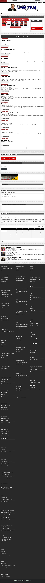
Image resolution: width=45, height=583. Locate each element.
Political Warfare (4, 368)
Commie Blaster (4, 301)
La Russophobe (4, 346)
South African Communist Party (35, 389)
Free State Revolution (5, 318)
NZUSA (31, 321)
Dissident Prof (3, 314)
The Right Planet (4, 407)
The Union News (4, 411)
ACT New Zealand (33, 268)
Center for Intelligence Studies (6, 294)
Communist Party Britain (34, 359)
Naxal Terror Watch (4, 355)
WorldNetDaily (4, 433)
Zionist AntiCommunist (5, 435)
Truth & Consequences (5, 420)
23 (16, 236)
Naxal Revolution (4, 497)
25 (28, 236)
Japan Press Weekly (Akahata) (6, 478)
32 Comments (11, 87)
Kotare (31, 308)
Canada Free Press (4, 292)
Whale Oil (32, 283)
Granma (31, 348)
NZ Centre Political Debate (35, 277)
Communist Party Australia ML (6, 453)
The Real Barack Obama (5, 405)
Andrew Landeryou (4, 279)
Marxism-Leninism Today (5, 547)
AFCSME (17, 268)
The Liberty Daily (4, 398)
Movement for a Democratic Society (22, 345)
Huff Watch (3, 327)
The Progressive (19, 386)
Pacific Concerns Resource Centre (7, 499)
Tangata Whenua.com (34, 332)
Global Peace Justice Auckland (35, 297)
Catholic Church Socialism (5, 199)
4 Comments (11, 96)
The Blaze (3, 394)
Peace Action (18, 358)
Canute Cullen (4, 122)
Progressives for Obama (20, 364)
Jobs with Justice (19, 336)
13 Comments (11, 78)
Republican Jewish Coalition (6, 377)
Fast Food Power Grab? (6, 40)
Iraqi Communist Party (5, 474)
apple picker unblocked (5, 221)
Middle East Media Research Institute (7, 353)
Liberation (32, 312)
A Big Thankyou (4, 58)
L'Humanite (32, 373)
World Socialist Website (5, 576)
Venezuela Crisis (4, 427)
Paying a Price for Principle (7, 104)
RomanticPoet (3, 381)
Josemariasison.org (4, 483)
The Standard (32, 334)
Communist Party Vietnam (5, 463)
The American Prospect (20, 379)
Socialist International (5, 559)
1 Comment (13, 253)
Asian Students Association (6, 440)
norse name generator (5, 219)
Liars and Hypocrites (5, 140)
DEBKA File (3, 309)
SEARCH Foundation (4, 508)
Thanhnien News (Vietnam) (6, 512)
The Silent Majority (4, 409)
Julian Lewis (3, 344)
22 (10, 236)
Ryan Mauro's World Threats (6, 383)
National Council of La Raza (20, 347)
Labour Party (32, 310)
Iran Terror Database (5, 338)
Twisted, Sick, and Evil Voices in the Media (8, 196)
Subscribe (4, 168)
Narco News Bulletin (33, 350)
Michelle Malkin (4, 351)
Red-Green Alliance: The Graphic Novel (8, 198)
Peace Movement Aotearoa (35, 325)
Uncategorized (5, 38)
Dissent (17, 322)
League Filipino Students (5, 490)
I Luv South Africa (4, 329)
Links (2, 495)
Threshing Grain (4, 416)
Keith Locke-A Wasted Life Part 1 (8, 85)
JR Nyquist (3, 342)
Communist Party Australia (6, 451)
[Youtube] (41, 2)
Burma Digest (3, 445)
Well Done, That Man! (5, 94)
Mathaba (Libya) (33, 387)
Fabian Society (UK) (33, 369)
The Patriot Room (4, 403)
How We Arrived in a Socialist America (12, 217)
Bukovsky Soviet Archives (6, 290)
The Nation (18, 384)
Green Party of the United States (21, 326)
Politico (2, 370)
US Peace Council (19, 390)
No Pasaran (3, 357)
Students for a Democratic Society (22, 375)
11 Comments (11, 105)
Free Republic (3, 316)
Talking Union (18, 377)
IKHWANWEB (3, 470)
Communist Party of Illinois (20, 278)
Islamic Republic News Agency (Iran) (7, 476)
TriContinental (3, 563)
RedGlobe (3, 551)
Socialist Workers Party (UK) (35, 382)
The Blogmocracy (4, 396)
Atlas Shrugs (3, 281)
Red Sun (2, 549)
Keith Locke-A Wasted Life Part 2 (8, 49)
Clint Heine (32, 270)
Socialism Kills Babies (6, 131)
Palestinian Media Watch (5, 366)
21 (4, 236)
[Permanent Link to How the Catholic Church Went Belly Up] (3, 249)
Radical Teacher (18, 366)
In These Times (18, 328)
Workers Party (32, 340)
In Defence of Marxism (5, 528)
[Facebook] (38, 2)
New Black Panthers (19, 349)
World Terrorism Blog (5, 431)
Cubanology (3, 307)
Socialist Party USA (19, 373)
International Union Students (6, 537)
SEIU (17, 371)
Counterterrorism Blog (5, 305)
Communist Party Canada (20, 276)
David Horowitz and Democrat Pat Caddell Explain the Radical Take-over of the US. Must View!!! (27, 219)
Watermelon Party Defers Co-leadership (9, 113)
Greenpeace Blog (33, 301)
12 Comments (11, 141)
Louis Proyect (18, 340)
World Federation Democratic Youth (7, 567)
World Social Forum (4, 574)
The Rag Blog (18, 388)
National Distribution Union (35, 314)
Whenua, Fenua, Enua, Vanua (6, 514)
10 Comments (11, 132)
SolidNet (2, 561)
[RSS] (42, 2)
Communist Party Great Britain (35, 361)
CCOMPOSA (3, 447)
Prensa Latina (32, 352)
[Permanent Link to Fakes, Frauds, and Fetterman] (3, 254)
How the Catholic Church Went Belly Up (8, 192)
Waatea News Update (34, 338)
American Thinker (4, 277)
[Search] (44, 2)
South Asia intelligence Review (6, 390)
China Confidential (4, 296)
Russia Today (32, 380)
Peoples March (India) (5, 503)
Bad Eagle (3, 288)
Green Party (32, 299)
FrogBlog (31, 293)
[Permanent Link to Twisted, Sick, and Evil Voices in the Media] (3, 259)
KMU (2, 485)
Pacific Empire (32, 281)
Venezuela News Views (5, 429)
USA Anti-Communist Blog (5, 422)
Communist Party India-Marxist (6, 461)
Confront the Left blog (5, 303)
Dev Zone (32, 288)
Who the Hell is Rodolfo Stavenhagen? (9, 67)
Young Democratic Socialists (21, 397)
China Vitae (3, 449)
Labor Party (18, 338)
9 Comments (11, 123)
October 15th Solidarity (34, 323)
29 (10, 238)
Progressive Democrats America (21, 362)
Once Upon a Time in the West (6, 364)
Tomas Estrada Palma (5, 418)
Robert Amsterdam (4, 379)
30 (16, 238)
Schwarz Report (4, 385)
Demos (17, 320)
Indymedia (32, 306)
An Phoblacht (32, 357)
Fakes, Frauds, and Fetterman (6, 194)
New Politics (18, 351)
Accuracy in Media (4, 270)
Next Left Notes (18, 353)
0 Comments (14, 248)
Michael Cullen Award (5, 76)
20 (40, 234)
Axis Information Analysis (5, 283)
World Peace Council (5, 572)
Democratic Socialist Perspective (7, 465)
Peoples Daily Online (5, 501)
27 (40, 236)
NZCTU (31, 319)
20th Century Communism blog (6, 268)
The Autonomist (4, 392)
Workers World (18, 392)
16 (16, 234)
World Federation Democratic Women (8, 565)
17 (22, 234)
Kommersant (32, 371)
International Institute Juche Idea (7, 472)
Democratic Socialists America (21, 282)
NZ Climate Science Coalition (35, 279)
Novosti (31, 378)
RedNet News (3, 553)
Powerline (3, 372)
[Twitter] (37, 2)
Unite (31, 336)
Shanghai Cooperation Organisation (7, 510)
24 (22, 236)
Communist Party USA (20, 280)
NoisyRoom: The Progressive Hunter (7, 359)
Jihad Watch (3, 340)
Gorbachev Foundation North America (22, 324)
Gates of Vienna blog (4, 322)
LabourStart (3, 542)
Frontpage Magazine (5, 320)
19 (34, 234)
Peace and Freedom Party (20, 360)
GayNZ (31, 295)
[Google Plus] (40, 2)
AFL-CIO (17, 270)
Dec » (3, 241)
